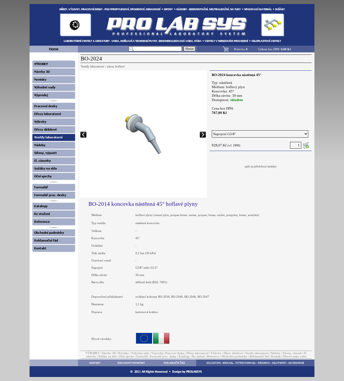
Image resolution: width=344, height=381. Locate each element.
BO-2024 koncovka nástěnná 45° (236, 75)
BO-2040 (177, 296)
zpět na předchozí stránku (261, 166)
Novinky (123, 353)
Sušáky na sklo (107, 356)
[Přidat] (306, 145)
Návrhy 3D (109, 353)
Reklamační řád (259, 356)
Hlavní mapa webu (295, 356)
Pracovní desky (174, 353)
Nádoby (276, 353)
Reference (213, 356)
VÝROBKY (92, 353)
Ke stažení (198, 356)
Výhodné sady (140, 353)
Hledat (189, 48)
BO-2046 (190, 296)
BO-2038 (164, 296)
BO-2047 (203, 296)
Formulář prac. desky (163, 356)
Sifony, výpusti (292, 353)
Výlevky (216, 353)
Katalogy (184, 356)
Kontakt (276, 356)
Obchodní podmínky (234, 356)
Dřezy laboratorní (198, 353)
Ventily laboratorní (256, 353)
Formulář (142, 356)
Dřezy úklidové (233, 353)
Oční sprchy (126, 356)
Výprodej (157, 353)
